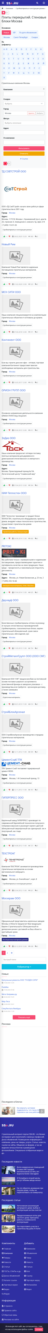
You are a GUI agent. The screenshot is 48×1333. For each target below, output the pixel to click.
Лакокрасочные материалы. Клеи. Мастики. (18, 585)
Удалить (31, 113)
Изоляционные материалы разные (15, 939)
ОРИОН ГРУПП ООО (14, 390)
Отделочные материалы (11, 697)
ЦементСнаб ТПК (12, 759)
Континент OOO (11, 340)
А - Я (5, 49)
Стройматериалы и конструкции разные (17, 230)
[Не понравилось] (9, 236)
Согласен (39, 1329)
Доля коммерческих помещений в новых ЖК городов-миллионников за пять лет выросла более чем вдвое (30, 1170)
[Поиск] (37, 3)
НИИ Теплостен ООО (14, 493)
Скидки (35, 37)
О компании (9, 138)
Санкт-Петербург (21, 37)
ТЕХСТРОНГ (8, 853)
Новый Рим (8, 244)
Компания (8, 89)
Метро (6, 118)
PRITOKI (6, 546)
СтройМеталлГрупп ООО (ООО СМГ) (23, 656)
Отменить (24, 153)
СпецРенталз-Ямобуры (11, 1009)
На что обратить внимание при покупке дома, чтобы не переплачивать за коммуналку (30, 1190)
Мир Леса (6, 1001)
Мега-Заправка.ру (9, 994)
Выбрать (40, 113)
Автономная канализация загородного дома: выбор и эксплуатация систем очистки (29, 1208)
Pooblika (5, 987)
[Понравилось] (4, 236)
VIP (14, 32)
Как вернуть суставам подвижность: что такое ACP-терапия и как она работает (29, 1110)
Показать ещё (24, 1017)
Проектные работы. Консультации (15, 532)
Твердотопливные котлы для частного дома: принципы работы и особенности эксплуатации (29, 1218)
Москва (7, 37)
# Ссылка (24, 158)
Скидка (6, 99)
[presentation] (6, 1111)
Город (6, 109)
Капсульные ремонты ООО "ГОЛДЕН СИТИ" (20, 980)
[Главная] (2, 8)
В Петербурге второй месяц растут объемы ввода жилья (28, 1179)
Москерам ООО (11, 898)
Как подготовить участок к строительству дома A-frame (28, 1227)
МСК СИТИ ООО (11, 292)
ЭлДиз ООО (9, 438)
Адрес (6, 128)
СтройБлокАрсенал (13, 712)
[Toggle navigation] (43, 3)
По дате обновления (28, 32)
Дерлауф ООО (10, 600)
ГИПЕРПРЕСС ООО (13, 797)
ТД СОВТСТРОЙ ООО (14, 171)
